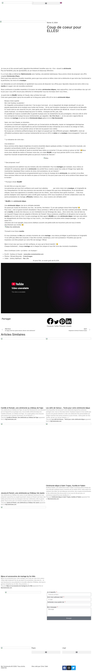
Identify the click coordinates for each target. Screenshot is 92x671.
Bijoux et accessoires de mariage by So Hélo (18, 576)
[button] (50, 322)
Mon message (52, 607)
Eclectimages (27, 256)
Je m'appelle (51, 592)
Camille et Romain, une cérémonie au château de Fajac (22, 408)
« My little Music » (54, 116)
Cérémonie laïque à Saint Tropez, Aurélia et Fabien (65, 486)
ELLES (14, 95)
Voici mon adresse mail (55, 597)
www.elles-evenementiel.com (33, 254)
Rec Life (26, 258)
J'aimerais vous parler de (55, 602)
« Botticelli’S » (74, 131)
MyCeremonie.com (10, 419)
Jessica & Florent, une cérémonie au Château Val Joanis (22, 493)
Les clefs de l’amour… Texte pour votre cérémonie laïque (68, 408)
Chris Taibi (44, 666)
